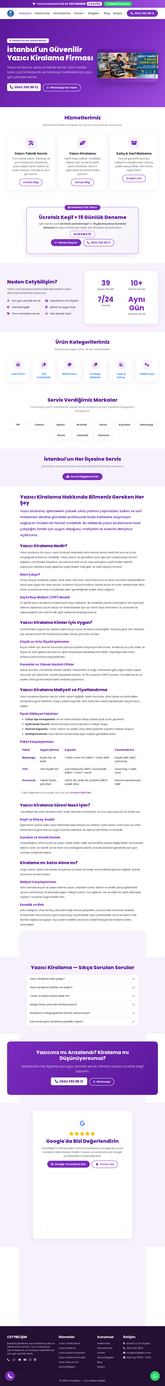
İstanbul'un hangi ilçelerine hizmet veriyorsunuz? (60, 1013)
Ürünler (101, 1352)
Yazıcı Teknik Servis (69, 1343)
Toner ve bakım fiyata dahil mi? (49, 996)
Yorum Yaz (107, 1164)
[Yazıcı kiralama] (127, 78)
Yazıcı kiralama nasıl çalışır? (47, 979)
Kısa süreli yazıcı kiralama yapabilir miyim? (56, 1021)
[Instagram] (30, 1360)
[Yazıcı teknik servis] (133, 78)
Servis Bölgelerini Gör (85, 476)
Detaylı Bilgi (31, 182)
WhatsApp (103, 1082)
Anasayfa (25, 13)
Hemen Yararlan (119, 3)
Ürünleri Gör (134, 178)
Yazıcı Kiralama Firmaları (72, 1357)
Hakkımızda (42, 13)
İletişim (117, 13)
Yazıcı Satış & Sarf (69, 1362)
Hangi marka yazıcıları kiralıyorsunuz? (53, 1004)
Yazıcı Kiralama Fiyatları (72, 1352)
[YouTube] (25, 1360)
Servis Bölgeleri (67, 1366)
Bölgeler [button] (93, 13)
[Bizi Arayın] (10, 1376)
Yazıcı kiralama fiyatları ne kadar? (51, 987)
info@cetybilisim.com (139, 1352)
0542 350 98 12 (144, 13)
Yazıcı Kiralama (67, 1348)
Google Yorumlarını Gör (70, 1164)
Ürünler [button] (78, 13)
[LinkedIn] (35, 1360)
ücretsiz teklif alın (80, 792)
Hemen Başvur (67, 242)
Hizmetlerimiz (62, 13)
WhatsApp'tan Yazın (63, 87)
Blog (107, 13)
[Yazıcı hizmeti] (121, 78)
